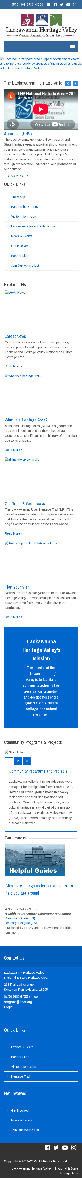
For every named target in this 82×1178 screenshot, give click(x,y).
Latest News (15, 336)
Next (75, 83)
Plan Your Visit (17, 587)
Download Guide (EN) (20, 918)
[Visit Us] (41, 561)
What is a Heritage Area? (26, 420)
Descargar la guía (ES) (21, 923)
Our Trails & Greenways (25, 503)
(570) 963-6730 (16, 997)
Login (8, 1007)
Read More (16, 176)
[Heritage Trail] (41, 394)
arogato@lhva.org (18, 1002)
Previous (68, 83)
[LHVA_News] (41, 310)
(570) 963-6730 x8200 (27, 4)
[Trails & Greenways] (41, 477)
